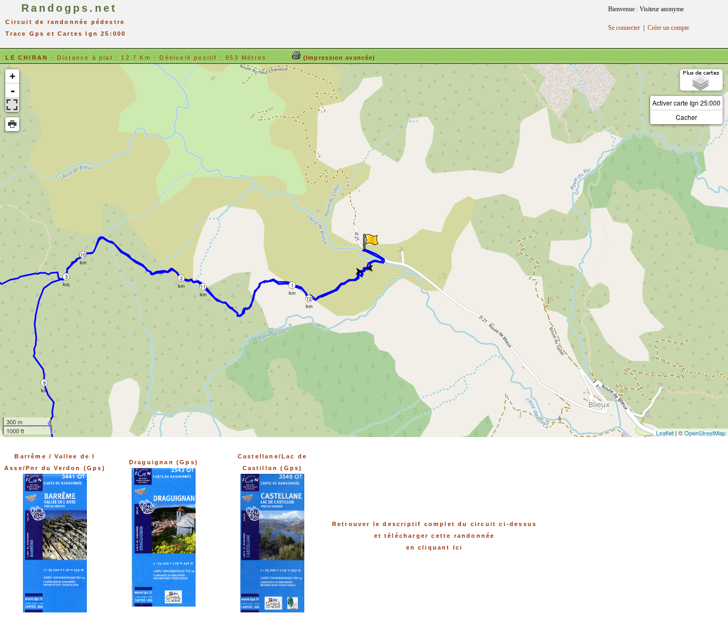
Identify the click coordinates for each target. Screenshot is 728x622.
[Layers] (701, 80)
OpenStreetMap (704, 433)
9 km (44, 382)
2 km (181, 278)
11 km (203, 287)
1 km (292, 285)
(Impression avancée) (338, 57)
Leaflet (665, 433)
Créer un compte (668, 27)
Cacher (686, 117)
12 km (309, 298)
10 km (83, 255)
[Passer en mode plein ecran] (12, 105)
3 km (66, 276)
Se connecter (624, 27)
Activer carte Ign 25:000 (686, 102)
